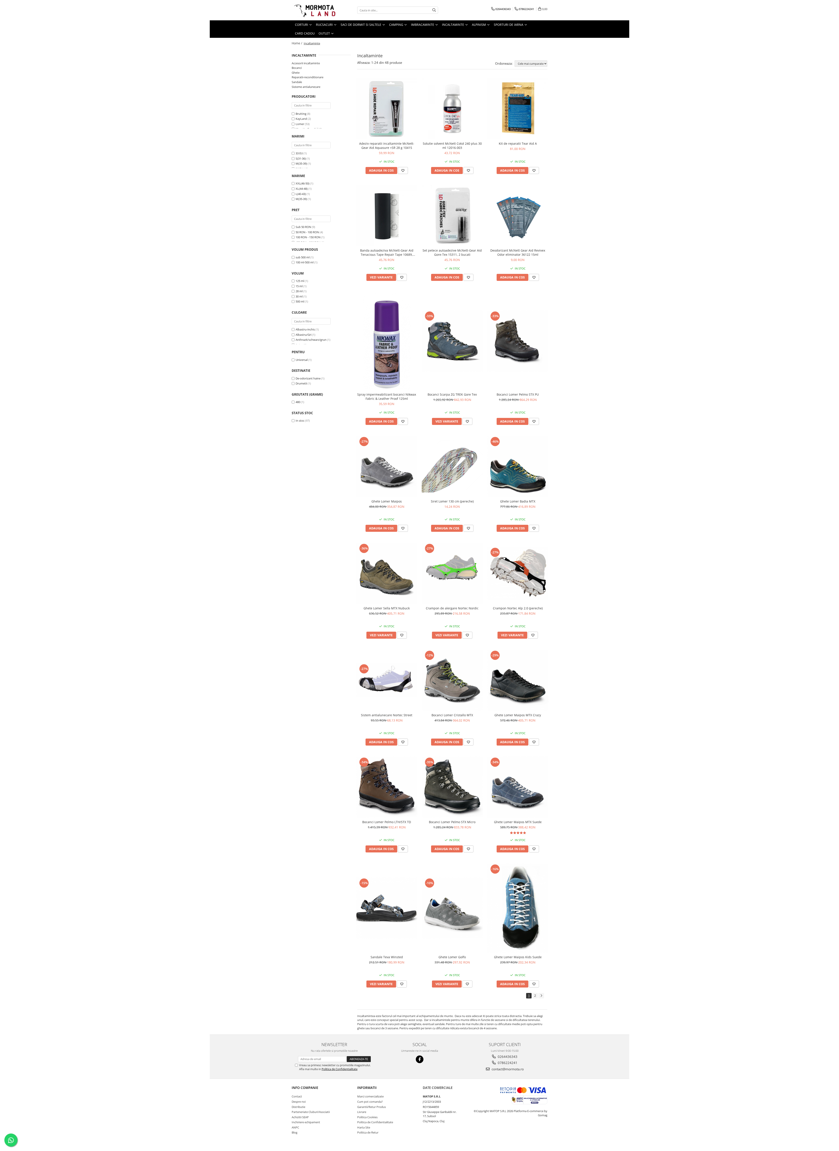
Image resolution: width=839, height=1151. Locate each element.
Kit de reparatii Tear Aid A (518, 143)
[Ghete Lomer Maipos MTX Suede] (517, 787)
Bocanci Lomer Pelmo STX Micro (452, 822)
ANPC (295, 1127)
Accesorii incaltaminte (306, 63)
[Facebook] (419, 1059)
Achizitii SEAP (300, 1117)
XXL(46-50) (302, 183)
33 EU (299, 153)
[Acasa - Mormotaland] (313, 10)
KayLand (301, 119)
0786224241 (507, 1063)
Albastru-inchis (305, 329)
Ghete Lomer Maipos (386, 501)
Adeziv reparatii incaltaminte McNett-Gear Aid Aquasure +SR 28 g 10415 (386, 145)
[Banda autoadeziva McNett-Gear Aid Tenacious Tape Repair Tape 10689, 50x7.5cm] (386, 215)
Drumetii (301, 383)
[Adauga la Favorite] (403, 170)
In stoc (300, 420)
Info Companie (305, 1087)
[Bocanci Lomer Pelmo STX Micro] (452, 787)
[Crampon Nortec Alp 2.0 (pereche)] (517, 573)
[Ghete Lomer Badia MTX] (517, 466)
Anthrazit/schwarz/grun (311, 340)
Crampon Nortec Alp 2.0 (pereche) (518, 608)
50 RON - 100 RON (307, 232)
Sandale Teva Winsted (387, 957)
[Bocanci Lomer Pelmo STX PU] (517, 341)
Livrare (361, 1112)
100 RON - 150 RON (308, 237)
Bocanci (297, 68)
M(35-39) (301, 163)
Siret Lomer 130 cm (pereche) (452, 501)
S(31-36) (301, 158)
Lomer (300, 124)
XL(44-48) (302, 189)
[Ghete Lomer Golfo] (452, 908)
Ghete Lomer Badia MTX (517, 501)
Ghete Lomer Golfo (452, 957)
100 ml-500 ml (305, 262)
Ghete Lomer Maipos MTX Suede (518, 822)
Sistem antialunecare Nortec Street (386, 715)
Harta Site (363, 1127)
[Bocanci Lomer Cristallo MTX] (452, 680)
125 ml (300, 281)
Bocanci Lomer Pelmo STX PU (518, 394)
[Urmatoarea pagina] (541, 995)
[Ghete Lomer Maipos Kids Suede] (517, 908)
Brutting (301, 114)
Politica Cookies (367, 1117)
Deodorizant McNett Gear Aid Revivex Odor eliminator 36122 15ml (517, 252)
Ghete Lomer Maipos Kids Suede (518, 957)
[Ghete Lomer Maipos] (386, 466)
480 (298, 402)
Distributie (298, 1107)
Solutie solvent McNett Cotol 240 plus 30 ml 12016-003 (452, 145)
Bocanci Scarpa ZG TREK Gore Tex (452, 394)
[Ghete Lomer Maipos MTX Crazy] (517, 680)
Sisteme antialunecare (306, 87)
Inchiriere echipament (306, 1122)
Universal (302, 360)
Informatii (367, 1087)
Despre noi (299, 1102)
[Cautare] (434, 10)
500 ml (300, 301)
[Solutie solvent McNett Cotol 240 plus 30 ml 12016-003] (452, 108)
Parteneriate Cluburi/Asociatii (311, 1112)
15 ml (299, 286)
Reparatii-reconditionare (307, 77)
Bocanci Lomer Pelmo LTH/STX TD (386, 822)
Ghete (296, 73)
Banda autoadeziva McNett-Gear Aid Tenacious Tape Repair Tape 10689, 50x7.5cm (386, 252)
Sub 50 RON (303, 227)
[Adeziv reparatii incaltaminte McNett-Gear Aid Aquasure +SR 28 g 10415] (386, 108)
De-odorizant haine (308, 378)
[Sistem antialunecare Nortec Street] (386, 680)
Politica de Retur (367, 1132)
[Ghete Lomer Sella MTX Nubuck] (386, 573)
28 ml (299, 291)
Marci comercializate (370, 1096)
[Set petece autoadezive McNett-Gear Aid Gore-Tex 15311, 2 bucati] (452, 215)
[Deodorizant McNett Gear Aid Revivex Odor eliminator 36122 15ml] (517, 215)
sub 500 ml (303, 257)
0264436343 (507, 1056)
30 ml (299, 296)
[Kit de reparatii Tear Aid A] (517, 108)
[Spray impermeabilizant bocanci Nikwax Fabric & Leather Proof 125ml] (386, 341)
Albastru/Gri (303, 335)
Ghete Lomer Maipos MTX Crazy (517, 715)
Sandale (297, 82)
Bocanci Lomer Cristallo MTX (452, 715)
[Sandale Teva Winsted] (386, 908)
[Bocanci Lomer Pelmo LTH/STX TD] (386, 787)
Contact (297, 1096)
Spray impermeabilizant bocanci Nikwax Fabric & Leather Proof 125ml (386, 396)
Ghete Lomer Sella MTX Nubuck (387, 608)
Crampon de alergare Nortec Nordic (452, 608)
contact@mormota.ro (507, 1069)
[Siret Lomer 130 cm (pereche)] (452, 466)
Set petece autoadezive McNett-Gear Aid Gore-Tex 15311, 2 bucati (452, 252)
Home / (297, 43)
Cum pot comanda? (370, 1102)
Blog (294, 1132)
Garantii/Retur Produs (371, 1107)
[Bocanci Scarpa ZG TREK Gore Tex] (452, 341)
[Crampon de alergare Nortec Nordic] (452, 573)
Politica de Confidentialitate (339, 1069)
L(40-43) (301, 194)
